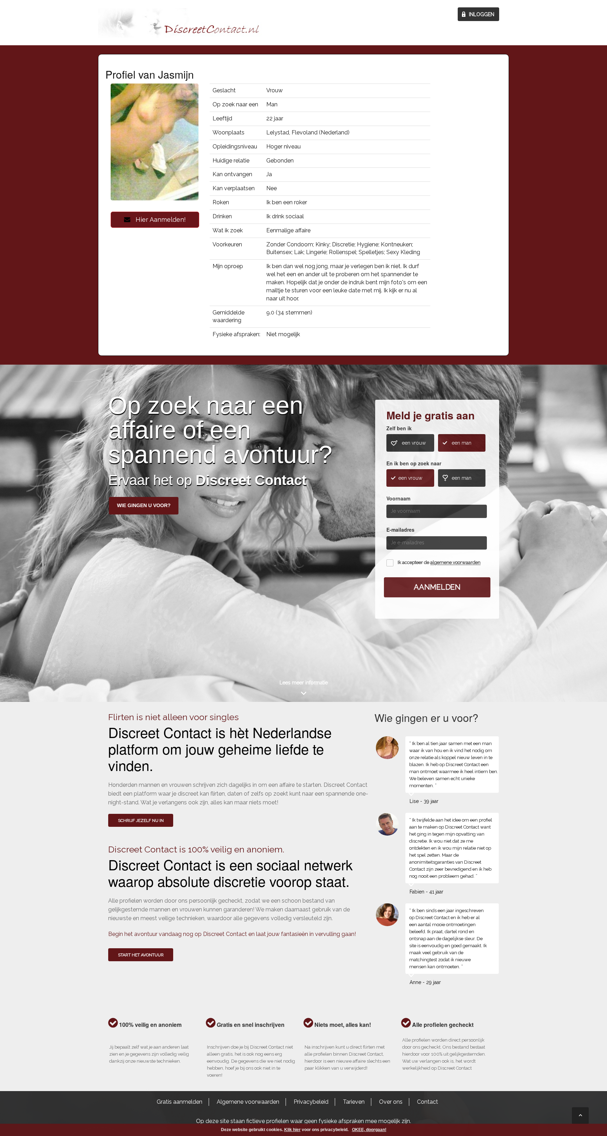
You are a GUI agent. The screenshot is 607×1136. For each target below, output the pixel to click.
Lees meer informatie (304, 682)
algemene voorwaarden (455, 562)
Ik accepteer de (439, 562)
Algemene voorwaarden (248, 1101)
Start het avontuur (141, 954)
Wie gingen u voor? (144, 505)
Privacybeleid (311, 1101)
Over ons (391, 1101)
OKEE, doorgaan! (369, 1129)
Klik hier (292, 1129)
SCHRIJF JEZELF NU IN (141, 820)
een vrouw (414, 443)
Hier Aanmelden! (158, 219)
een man (461, 443)
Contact (427, 1101)
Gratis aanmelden (179, 1101)
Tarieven (354, 1101)
